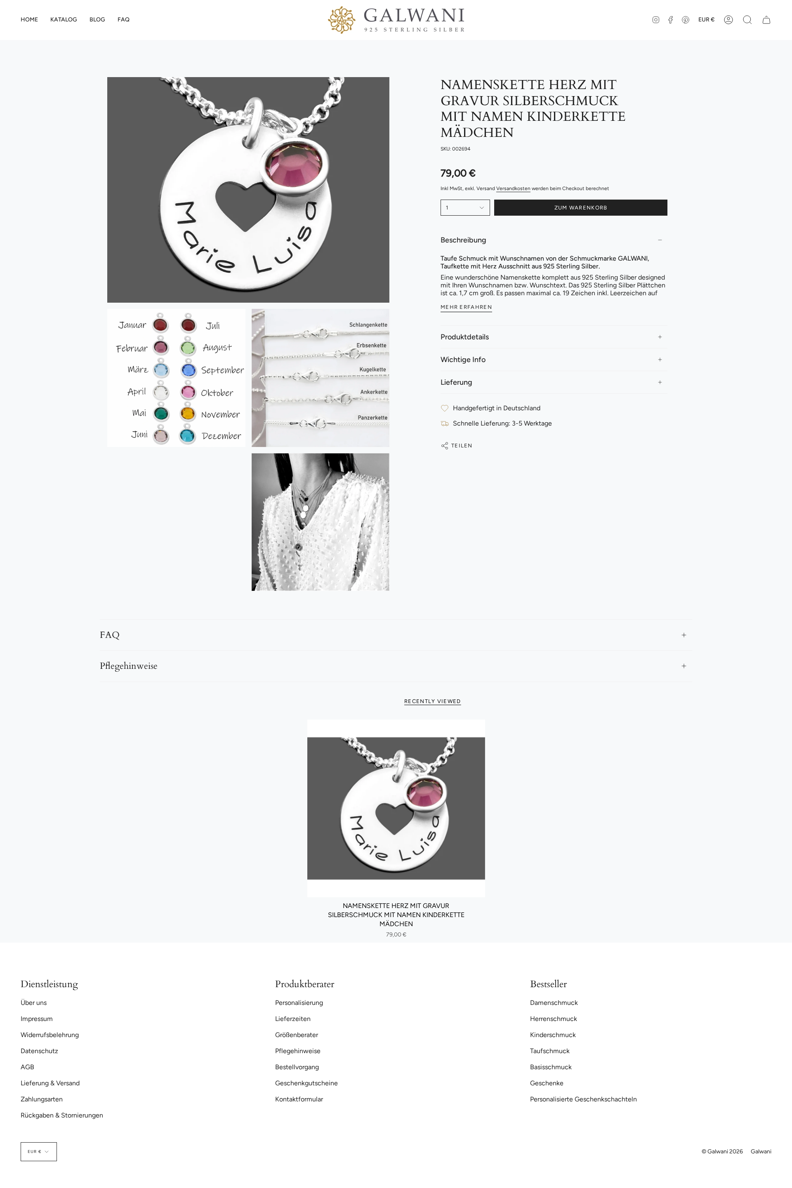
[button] (63, 20)
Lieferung (456, 382)
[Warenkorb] (766, 20)
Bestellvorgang (297, 1067)
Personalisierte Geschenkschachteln (583, 1099)
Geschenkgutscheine (306, 1083)
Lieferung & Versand (50, 1083)
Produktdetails (465, 336)
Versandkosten (513, 188)
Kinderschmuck (553, 1035)
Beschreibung (463, 240)
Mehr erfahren (466, 307)
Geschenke (546, 1083)
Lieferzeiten (293, 1019)
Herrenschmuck (553, 1019)
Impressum (37, 1019)
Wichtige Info (463, 359)
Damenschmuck (554, 1003)
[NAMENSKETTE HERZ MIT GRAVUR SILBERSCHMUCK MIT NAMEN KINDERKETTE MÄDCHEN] (396, 808)
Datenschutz (39, 1051)
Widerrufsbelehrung (50, 1035)
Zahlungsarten (42, 1099)
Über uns (34, 1003)
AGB (27, 1067)
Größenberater (296, 1035)
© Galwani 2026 (722, 1151)
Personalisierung (299, 1003)
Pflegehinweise (129, 666)
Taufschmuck (550, 1051)
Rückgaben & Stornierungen (62, 1115)
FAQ (110, 635)
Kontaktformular (299, 1099)
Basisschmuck (551, 1067)
